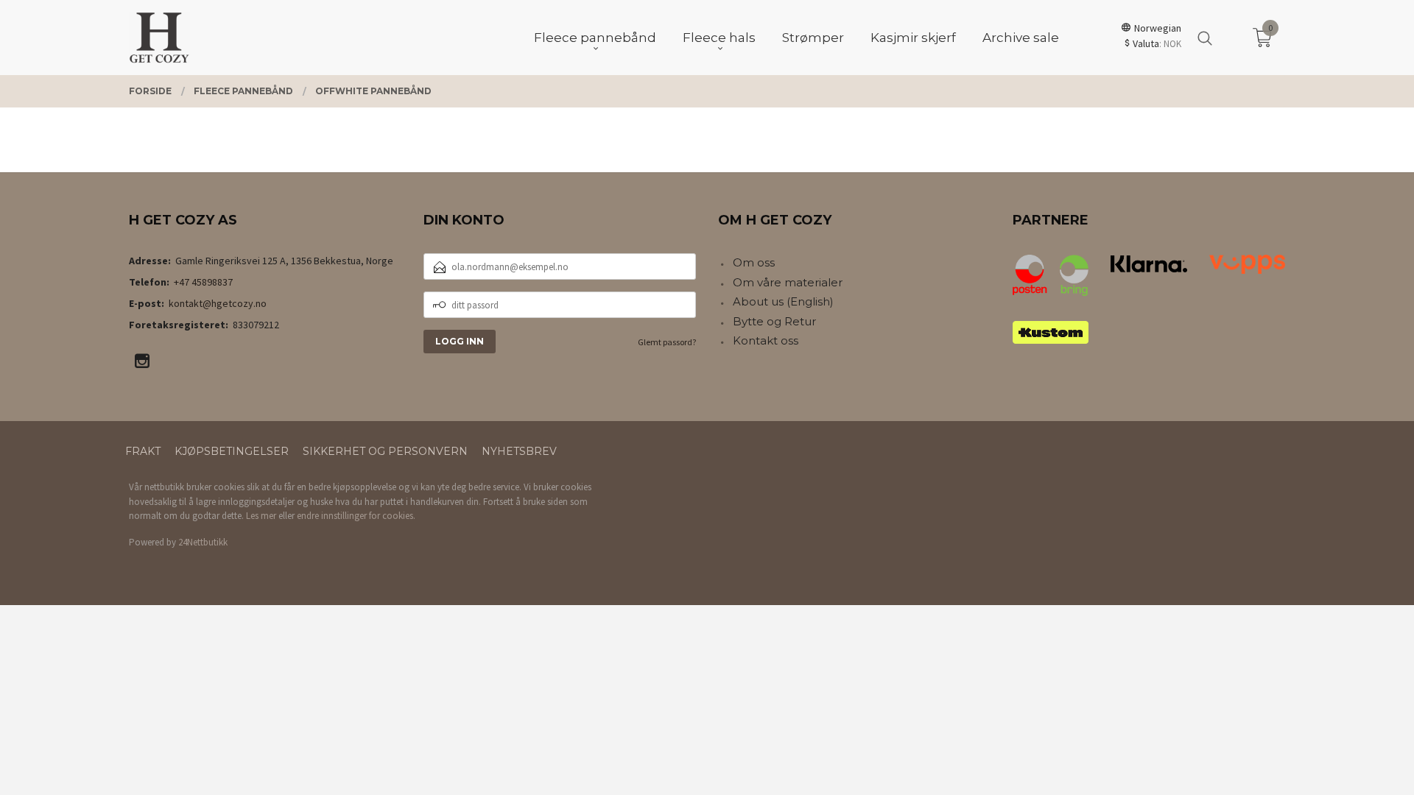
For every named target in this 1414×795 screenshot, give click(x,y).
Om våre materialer (788, 282)
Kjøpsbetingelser (232, 451)
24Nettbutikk (203, 542)
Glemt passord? (667, 341)
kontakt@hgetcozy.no (218, 303)
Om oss (754, 262)
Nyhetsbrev (519, 451)
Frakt (143, 451)
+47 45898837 (203, 282)
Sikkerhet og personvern (385, 451)
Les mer (261, 515)
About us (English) (783, 301)
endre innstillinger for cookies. (356, 515)
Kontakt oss (765, 340)
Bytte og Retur (774, 321)
